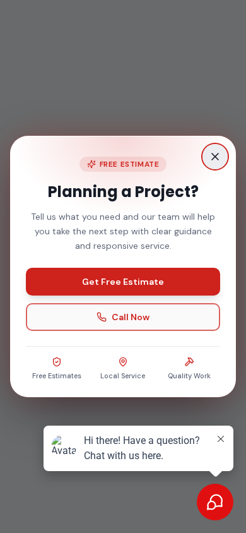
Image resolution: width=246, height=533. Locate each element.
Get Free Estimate (123, 281)
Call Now (130, 317)
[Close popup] (215, 156)
